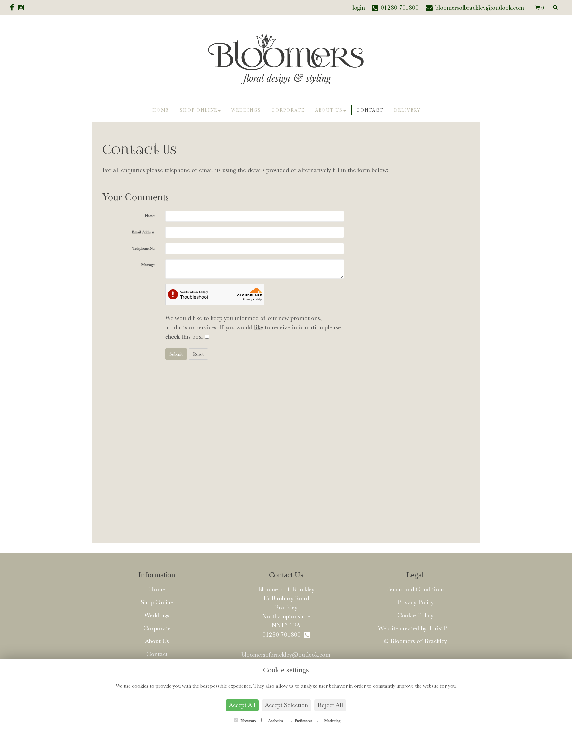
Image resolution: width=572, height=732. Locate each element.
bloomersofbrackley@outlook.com (286, 654)
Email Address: (143, 232)
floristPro (440, 628)
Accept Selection (286, 705)
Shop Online (198, 110)
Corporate (288, 110)
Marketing (331, 720)
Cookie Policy (415, 615)
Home (160, 110)
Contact (370, 110)
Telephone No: (143, 248)
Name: (150, 215)
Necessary (248, 720)
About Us (329, 110)
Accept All (242, 705)
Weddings (246, 110)
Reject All (330, 705)
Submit (176, 354)
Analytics (275, 720)
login (358, 7)
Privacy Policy (415, 602)
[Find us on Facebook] (14, 8)
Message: (148, 264)
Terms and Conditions (415, 589)
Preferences (303, 720)
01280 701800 (283, 634)
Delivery (407, 110)
